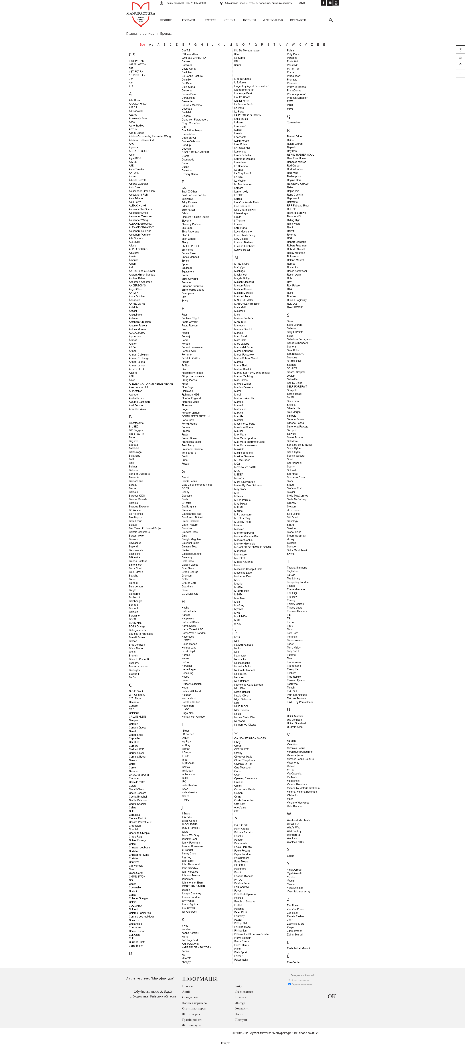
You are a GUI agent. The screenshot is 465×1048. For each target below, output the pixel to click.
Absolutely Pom (138, 118)
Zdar (289, 920)
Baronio (133, 503)
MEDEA (238, 474)
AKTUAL (134, 172)
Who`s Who (293, 827)
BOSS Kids (135, 623)
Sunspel (291, 546)
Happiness (188, 618)
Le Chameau (241, 166)
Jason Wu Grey (190, 835)
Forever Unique (191, 412)
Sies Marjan (294, 412)
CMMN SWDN (137, 876)
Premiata (292, 79)
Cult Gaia (134, 934)
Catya (132, 785)
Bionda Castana (138, 561)
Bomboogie (135, 601)
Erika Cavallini (190, 278)
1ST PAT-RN (136, 71)
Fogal (185, 409)
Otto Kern (239, 804)
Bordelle (133, 612)
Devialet (186, 112)
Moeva (238, 525)
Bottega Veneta (138, 630)
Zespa (290, 927)
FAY (184, 329)
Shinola (291, 404)
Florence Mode (190, 401)
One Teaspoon (242, 767)
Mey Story (240, 489)
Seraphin (292, 390)
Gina (184, 535)
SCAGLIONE (294, 361)
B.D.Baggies (136, 430)
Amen (132, 263)
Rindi (290, 227)
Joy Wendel (188, 900)
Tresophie (292, 669)
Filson (185, 383)
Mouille (238, 583)
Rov (289, 282)
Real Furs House (296, 158)
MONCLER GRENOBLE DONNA (253, 547)
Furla (185, 460)
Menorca (239, 478)
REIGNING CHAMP (298, 183)
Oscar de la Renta (244, 789)
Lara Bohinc (241, 144)
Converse (134, 920)
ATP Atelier (135, 391)
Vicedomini (293, 780)
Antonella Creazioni (140, 322)
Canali (132, 731)
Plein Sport (240, 952)
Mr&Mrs (238, 587)
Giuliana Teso (189, 546)
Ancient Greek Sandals (142, 274)
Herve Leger (189, 669)
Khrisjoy (186, 962)
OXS (236, 811)
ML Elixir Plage (242, 518)
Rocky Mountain (296, 252)
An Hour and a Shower (142, 271)
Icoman (186, 748)
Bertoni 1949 (136, 535)
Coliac (132, 894)
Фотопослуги (191, 1025)
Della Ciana (188, 87)
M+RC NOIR (241, 263)
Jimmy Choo (189, 853)
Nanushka (240, 659)
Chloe (132, 844)
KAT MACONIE (190, 943)
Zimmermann (294, 931)
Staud (290, 484)
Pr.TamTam (293, 68)
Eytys (185, 300)
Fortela (186, 427)
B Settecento (136, 423)
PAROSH (239, 865)
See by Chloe (294, 383)
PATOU (238, 879)
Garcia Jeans (189, 481)
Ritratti (290, 231)
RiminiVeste (293, 223)
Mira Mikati (240, 503)
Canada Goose (137, 727)
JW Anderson (189, 911)
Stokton (291, 528)
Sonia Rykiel (294, 448)
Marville (238, 416)
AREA (132, 347)
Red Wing (292, 172)
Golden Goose (190, 564)
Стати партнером (194, 1008)
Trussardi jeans (296, 680)
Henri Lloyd (188, 651)
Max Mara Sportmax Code (249, 441)
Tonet (290, 644)
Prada (290, 72)
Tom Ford (292, 633)
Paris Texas (241, 861)
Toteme (291, 654)
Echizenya (187, 198)
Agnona (133, 147)
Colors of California (140, 913)
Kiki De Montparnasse (247, 50)
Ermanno (187, 282)
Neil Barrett (240, 673)
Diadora (186, 116)
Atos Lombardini (138, 387)
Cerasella (134, 814)
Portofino (292, 57)
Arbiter (133, 343)
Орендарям (190, 997)
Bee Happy (135, 517)
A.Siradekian (136, 111)
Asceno (133, 372)
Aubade (133, 394)
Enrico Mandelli (190, 257)
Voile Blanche (294, 806)
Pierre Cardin (242, 941)
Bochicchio (135, 597)
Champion (135, 825)
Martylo (238, 412)
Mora (237, 565)
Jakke (185, 831)
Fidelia (185, 362)
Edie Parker (188, 209)
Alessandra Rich (138, 194)
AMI (131, 267)
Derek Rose (188, 97)
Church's (134, 862)
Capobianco (136, 734)
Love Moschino (243, 231)
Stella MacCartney (297, 495)
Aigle (132, 154)
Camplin (133, 724)
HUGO (185, 709)
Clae (131, 869)
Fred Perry (188, 445)
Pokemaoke (241, 959)
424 (131, 82)
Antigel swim (136, 314)
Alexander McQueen (141, 209)
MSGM (238, 594)
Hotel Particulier (191, 702)
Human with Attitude (193, 716)
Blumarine (135, 593)
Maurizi (238, 431)
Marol (237, 394)
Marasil (238, 332)
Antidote (133, 307)
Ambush (133, 260)
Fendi (185, 340)
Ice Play (186, 741)
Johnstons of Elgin (192, 882)
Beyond (133, 546)
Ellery (185, 242)
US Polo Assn (295, 727)
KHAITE (186, 958)
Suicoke (291, 543)
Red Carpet (293, 165)
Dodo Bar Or (189, 137)
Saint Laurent (294, 324)
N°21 (237, 637)
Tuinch (291, 687)
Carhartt (133, 745)
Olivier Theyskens (244, 760)
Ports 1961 (293, 61)
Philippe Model (242, 927)
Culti (131, 938)
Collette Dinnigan (139, 898)
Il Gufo (185, 756)
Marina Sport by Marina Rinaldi (252, 372)
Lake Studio (241, 119)
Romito (291, 263)
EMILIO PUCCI (190, 246)
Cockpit (133, 891)
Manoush (239, 325)
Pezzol (238, 919)
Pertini (238, 905)
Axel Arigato (136, 405)
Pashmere (240, 868)
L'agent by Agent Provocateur (251, 86)
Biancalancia (136, 550)
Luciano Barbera (243, 242)
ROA (289, 238)
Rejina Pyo (293, 191)
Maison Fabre (242, 285)
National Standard (244, 670)
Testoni (291, 585)
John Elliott (188, 860)
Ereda (185, 275)
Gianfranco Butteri (192, 517)
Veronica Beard (296, 748)
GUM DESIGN (190, 593)
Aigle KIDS (135, 158)
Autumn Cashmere (140, 401)
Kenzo (185, 951)
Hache (185, 607)
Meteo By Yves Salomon (248, 485)
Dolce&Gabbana (191, 141)
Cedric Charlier (137, 804)
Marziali (238, 420)
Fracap (186, 431)
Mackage (239, 271)
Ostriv (237, 796)
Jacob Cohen (189, 820)
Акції (186, 991)
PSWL (290, 101)
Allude (132, 245)
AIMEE (133, 162)
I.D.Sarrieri (188, 734)
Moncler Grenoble (244, 543)
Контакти (241, 1008)
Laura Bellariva (243, 155)
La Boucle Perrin (243, 104)
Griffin (185, 579)
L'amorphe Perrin (244, 89)
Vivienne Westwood (298, 802)
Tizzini (290, 622)
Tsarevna (292, 684)
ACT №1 (134, 129)
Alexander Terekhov (140, 216)
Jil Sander (187, 850)
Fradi (185, 434)
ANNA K (133, 292)
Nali (236, 652)
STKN (290, 524)
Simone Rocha (295, 423)
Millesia (238, 496)
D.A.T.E (186, 50)
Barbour (133, 492)
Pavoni (238, 890)
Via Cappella (294, 773)
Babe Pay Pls (136, 433)
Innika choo (188, 774)
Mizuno (238, 511)
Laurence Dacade (244, 158)
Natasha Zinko (242, 666)
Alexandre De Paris (140, 231)
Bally (131, 463)
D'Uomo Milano (190, 54)
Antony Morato (137, 329)
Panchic (238, 836)
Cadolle (133, 705)
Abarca (133, 114)
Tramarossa (294, 662)
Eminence (187, 249)
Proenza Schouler (297, 97)
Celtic (132, 811)
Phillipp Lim (240, 930)
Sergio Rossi (294, 393)
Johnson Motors (191, 875)
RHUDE (291, 209)
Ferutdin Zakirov (191, 358)
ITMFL (185, 799)
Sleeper (291, 430)
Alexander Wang (138, 220)
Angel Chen (135, 289)
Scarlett (291, 364)
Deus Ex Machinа (192, 105)
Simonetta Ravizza (297, 426)
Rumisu (291, 296)
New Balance (241, 681)
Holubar (186, 694)
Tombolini (292, 636)
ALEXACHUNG (137, 205)
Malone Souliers (243, 318)
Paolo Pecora (242, 850)
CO (131, 880)
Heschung (187, 673)
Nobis (237, 713)
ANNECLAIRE (137, 303)
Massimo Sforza (243, 427)
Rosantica (292, 267)
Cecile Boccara (137, 793)
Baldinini (134, 448)
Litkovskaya (241, 213)
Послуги (241, 1019)
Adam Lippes (136, 132)
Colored (133, 909)
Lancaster (240, 126)
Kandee (186, 929)
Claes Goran (136, 873)
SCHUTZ (292, 368)
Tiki (289, 618)
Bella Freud (135, 521)
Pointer (238, 956)
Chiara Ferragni (138, 840)
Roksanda (293, 256)
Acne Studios (136, 125)
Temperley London (298, 582)
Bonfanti (133, 604)
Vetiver (291, 766)
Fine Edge (187, 387)
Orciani (238, 782)
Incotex (186, 767)
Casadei (133, 771)
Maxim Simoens (243, 452)
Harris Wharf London (194, 633)
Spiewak (292, 470)
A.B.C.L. (133, 107)
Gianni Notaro (190, 524)
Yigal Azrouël (294, 873)
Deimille (186, 79)
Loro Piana (240, 228)
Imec (184, 759)
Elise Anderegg (190, 231)
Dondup (186, 145)
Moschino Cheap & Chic (248, 569)
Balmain (133, 466)
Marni (237, 391)
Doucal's (186, 148)
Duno (185, 163)
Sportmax (292, 473)
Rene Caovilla (295, 194)
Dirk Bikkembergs (192, 130)
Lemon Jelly (241, 191)
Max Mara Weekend (246, 445)
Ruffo (290, 292)
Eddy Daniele (189, 202)
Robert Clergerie (296, 242)
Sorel (290, 459)
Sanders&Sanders (297, 343)
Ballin (132, 459)
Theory (291, 600)
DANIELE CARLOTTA (194, 57)
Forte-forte (188, 420)
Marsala (239, 401)
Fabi (184, 314)
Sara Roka (293, 350)
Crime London (137, 931)
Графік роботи (192, 1019)
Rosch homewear (297, 271)
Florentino (187, 405)
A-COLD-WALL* (138, 103)
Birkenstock (135, 564)
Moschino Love (243, 572)
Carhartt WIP (136, 749)
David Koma (189, 68)
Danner (186, 61)
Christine (134, 851)
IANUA (185, 738)
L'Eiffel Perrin (241, 100)
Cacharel (134, 702)
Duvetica (187, 170)
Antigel (133, 311)
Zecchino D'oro (295, 923)
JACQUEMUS (189, 824)
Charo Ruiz (135, 836)
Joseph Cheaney (191, 893)
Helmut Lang (189, 647)
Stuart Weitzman (296, 535)
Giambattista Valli (191, 513)
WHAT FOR (293, 824)
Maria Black (241, 365)
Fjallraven (187, 391)
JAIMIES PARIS (190, 828)
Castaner (134, 778)
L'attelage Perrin (243, 93)
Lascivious (240, 151)
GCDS (185, 488)
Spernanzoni (294, 463)
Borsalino (134, 615)
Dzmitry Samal (190, 174)
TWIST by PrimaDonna (300, 702)
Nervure (239, 677)
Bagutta (133, 444)
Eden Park (188, 206)
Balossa (133, 470)
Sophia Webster (296, 455)
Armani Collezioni (139, 354)
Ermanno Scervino (192, 286)
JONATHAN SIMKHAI (194, 886)
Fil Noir (186, 365)
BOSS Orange (137, 626)
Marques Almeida (244, 398)
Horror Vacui (189, 698)
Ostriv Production (244, 800)
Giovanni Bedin (190, 543)
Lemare (238, 188)
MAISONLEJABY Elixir (247, 303)
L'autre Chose (242, 97)
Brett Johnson (137, 644)
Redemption (294, 176)
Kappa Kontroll (190, 933)
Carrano (133, 760)
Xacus (290, 856)
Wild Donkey (294, 831)
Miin (236, 492)
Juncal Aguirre (190, 904)
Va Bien (291, 740)
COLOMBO (135, 905)
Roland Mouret (295, 260)
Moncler (239, 529)
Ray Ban (292, 151)
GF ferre (186, 503)
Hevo (185, 680)
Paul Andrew (241, 887)
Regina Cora (294, 180)
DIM (184, 127)
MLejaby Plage (242, 521)
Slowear (291, 433)
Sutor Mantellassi (297, 550)
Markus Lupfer (242, 383)
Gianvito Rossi (190, 532)
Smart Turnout (295, 437)
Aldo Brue (134, 187)
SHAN (290, 397)
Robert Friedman (297, 245)
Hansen (186, 615)
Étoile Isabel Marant (298, 948)
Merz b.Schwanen (244, 481)
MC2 (237, 463)
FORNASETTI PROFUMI (196, 416)
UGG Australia (295, 716)
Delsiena (187, 90)
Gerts (185, 499)
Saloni (290, 335)
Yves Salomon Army (298, 891)
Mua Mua (239, 598)
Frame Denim (189, 438)
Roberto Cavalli (296, 249)
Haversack (188, 636)
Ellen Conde (189, 238)
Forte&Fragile (189, 423)
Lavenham (240, 162)
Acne (132, 122)
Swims (290, 553)
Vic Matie (292, 777)
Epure (185, 264)
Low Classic (241, 238)
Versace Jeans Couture (300, 759)
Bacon (132, 437)
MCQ (237, 471)
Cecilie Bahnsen (138, 800)
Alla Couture (136, 238)
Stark (290, 481)
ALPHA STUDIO (138, 249)
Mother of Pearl (243, 576)
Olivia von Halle (243, 756)
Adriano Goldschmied (141, 140)
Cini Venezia (136, 865)
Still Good (292, 517)
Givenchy (187, 557)
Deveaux (187, 108)
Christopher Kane (139, 854)
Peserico (239, 908)
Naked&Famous (243, 644)
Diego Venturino (191, 123)
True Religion (294, 676)
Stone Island (294, 532)
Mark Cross (241, 380)
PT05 (290, 108)
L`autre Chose (242, 79)
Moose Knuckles (243, 561)
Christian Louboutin (140, 847)
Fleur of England (191, 398)
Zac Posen (293, 905)
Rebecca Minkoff (296, 162)
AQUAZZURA (137, 332)
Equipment (188, 271)
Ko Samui (239, 57)
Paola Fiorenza (243, 847)
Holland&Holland (191, 691)
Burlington (135, 670)
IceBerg (186, 745)
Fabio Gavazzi (190, 322)
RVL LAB (292, 303)
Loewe (238, 224)
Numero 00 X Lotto (245, 724)
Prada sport (293, 76)
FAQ (238, 986)
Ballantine (134, 455)
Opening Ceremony (245, 778)
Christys (133, 858)
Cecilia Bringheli (138, 796)
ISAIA (185, 788)
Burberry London (138, 666)
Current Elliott (137, 942)
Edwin (185, 213)
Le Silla (238, 177)
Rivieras (291, 234)
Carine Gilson (137, 753)
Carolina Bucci (137, 756)
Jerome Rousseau (192, 846)
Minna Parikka (242, 500)
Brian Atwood (136, 648)
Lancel (238, 129)
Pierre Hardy (241, 945)
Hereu (185, 658)
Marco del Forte (243, 347)
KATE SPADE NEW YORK (196, 947)
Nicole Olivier (241, 695)
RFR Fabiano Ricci (298, 205)
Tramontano (294, 665)
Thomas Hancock (297, 611)
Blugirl (132, 590)
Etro (184, 297)
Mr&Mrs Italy (241, 591)
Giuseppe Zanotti (191, 553)
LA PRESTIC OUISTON (247, 115)
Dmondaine (188, 134)
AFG (131, 143)
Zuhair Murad (295, 934)
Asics (132, 380)
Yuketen (291, 884)
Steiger (291, 492)
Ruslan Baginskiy (297, 300)
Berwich (133, 539)
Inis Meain (187, 770)
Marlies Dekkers (243, 387)
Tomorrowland (295, 640)
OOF (237, 774)
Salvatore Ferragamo (299, 339)
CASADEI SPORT (139, 774)
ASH (131, 376)
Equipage (187, 268)
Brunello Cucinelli (139, 659)
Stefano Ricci (294, 488)
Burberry (134, 662)
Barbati (133, 484)
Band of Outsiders (139, 473)
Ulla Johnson (294, 719)
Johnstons (187, 879)
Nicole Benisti (242, 692)
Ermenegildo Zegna (193, 289)
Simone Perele (295, 419)
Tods (290, 629)
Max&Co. (239, 449)
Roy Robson (294, 285)
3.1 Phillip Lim (137, 75)
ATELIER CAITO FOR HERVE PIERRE (151, 383)
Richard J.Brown (296, 212)
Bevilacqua (135, 543)
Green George (190, 572)
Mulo (237, 601)
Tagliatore (292, 571)
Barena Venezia (138, 499)
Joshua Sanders (191, 897)
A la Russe (135, 100)
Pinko (237, 948)
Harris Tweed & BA (192, 629)
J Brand (186, 813)
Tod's (290, 625)
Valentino (292, 744)
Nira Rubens (241, 710)
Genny (185, 492)
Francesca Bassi (191, 441)
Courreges (135, 927)
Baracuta (134, 477)
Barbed (133, 488)
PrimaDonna (294, 90)
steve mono (293, 510)
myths (237, 623)
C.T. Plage (135, 698)
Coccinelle (135, 887)
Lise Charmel (242, 206)
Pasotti (238, 872)
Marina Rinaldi (242, 369)
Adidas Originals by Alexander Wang (150, 136)
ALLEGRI (134, 242)
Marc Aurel (240, 336)
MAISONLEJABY (243, 300)
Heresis (186, 654)
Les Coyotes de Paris (246, 202)
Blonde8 (133, 583)
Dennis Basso (189, 94)
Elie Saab (187, 228)
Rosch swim (294, 274)
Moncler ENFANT (244, 532)
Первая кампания (302, 984)
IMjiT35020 (188, 763)
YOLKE (291, 877)
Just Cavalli (188, 908)
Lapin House (241, 140)
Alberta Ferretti (137, 180)
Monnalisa (240, 551)
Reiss (290, 187)
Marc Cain (240, 340)
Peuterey (239, 916)
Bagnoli (133, 441)
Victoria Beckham (297, 784)
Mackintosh (240, 274)
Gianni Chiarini (190, 521)
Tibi (289, 615)
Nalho (237, 648)
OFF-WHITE (241, 749)
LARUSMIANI (242, 148)
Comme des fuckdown (142, 916)
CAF (131, 709)
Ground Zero (189, 583)
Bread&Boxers (137, 637)
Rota (289, 278)
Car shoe (134, 742)
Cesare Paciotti (137, 818)
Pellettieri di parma (245, 894)
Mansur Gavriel (243, 329)
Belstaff (133, 524)
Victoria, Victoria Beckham (302, 791)
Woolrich (292, 838)
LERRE (238, 195)
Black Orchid (136, 572)
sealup (291, 375)
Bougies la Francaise (141, 633)
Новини (240, 997)
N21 (236, 641)
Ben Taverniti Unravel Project (145, 528)
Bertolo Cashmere (139, 532)
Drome (185, 156)
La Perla (239, 108)
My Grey (239, 605)
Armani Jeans (137, 362)
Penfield (239, 898)
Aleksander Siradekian (142, 191)
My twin (238, 609)
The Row (292, 596)
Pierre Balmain (242, 937)
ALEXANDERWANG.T (141, 227)
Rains (290, 140)
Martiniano (240, 409)
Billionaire (134, 557)
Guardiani (187, 586)
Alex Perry (135, 202)
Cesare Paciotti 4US (140, 822)
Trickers (291, 673)
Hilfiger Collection (192, 684)
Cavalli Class (136, 789)
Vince (290, 799)
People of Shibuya (244, 901)
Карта (239, 1014)
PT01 (290, 105)
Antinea (133, 318)
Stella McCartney (297, 499)
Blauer (132, 579)
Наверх (224, 1043)
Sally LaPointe (295, 332)
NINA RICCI (241, 706)
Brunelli (133, 655)
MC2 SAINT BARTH (245, 467)
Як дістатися (244, 991)
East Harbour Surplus (194, 195)
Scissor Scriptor (296, 372)
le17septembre (243, 184)
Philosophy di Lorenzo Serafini (251, 934)
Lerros (238, 198)
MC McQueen (242, 460)
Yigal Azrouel (294, 869)
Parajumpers (241, 858)
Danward (187, 65)
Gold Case (188, 561)
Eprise (185, 260)
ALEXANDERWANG (140, 223)
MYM (237, 620)
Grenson (187, 575)
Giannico (187, 528)
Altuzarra (134, 252)
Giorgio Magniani (191, 539)
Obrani (238, 745)
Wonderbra (293, 834)
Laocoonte (240, 137)
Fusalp (185, 463)
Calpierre (134, 713)
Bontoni (133, 608)
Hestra (185, 676)
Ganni (185, 477)
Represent (293, 198)
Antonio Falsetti (138, 325)
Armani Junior (137, 365)
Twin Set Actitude (297, 694)
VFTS (290, 770)
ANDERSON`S (137, 285)
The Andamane (296, 589)
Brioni (132, 652)
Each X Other (189, 191)
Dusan (185, 166)
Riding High (293, 220)
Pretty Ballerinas (296, 87)
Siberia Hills (293, 408)
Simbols (291, 415)
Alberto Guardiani (139, 183)
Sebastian (292, 379)
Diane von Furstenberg (195, 119)
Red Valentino (295, 169)
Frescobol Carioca (192, 449)
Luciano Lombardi (244, 246)
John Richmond (191, 864)
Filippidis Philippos (192, 372)
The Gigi (292, 593)
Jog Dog (186, 857)
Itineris (185, 796)
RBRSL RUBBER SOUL (300, 154)
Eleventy (186, 220)
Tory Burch (293, 651)
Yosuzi (290, 880)
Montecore (240, 554)
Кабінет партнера (194, 1003)
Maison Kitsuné (243, 289)
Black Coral (135, 568)
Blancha (133, 575)
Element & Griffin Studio (195, 217)
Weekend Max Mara (298, 820)
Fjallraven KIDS (190, 394)
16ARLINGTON (137, 64)
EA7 (184, 188)
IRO (184, 781)
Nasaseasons (242, 662)
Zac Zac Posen (295, 909)
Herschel (187, 665)
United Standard (296, 723)
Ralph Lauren (295, 143)
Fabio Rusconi (190, 325)
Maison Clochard (244, 282)
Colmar (133, 902)
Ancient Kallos (137, 278)
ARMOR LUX (136, 369)
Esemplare (188, 293)
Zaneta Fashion (296, 916)
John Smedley (190, 868)
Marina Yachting (243, 376)
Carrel (132, 764)
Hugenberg (188, 705)
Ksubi (237, 65)
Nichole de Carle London (248, 684)
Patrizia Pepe (242, 883)
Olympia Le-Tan (243, 764)
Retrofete (292, 202)
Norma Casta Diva (244, 717)
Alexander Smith (138, 212)
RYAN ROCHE (295, 307)
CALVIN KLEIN (137, 716)
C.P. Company (137, 694)
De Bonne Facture (192, 76)
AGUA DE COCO (139, 151)
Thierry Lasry (294, 607)
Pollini (290, 50)
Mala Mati (240, 307)
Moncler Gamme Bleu (246, 536)
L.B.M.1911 (241, 82)
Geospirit (187, 495)
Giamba (186, 510)
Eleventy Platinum (192, 224)
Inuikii (185, 778)
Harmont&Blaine (191, 622)
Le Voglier (240, 180)
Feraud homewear (192, 347)
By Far (133, 677)
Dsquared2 (188, 159)
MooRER (239, 558)
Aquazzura (135, 336)
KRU (237, 61)
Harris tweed (189, 625)
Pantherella (240, 843)
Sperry (291, 466)
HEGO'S (186, 640)
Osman (238, 793)
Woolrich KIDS (295, 842)
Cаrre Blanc (136, 945)
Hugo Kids (187, 713)
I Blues (185, 730)
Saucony (292, 357)
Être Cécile (293, 962)
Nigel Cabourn (242, 699)
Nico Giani (240, 688)
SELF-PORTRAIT (297, 386)
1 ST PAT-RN (136, 60)
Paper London (242, 854)
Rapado (291, 147)
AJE (131, 165)
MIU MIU (239, 507)
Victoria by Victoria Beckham (303, 788)
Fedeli (185, 332)
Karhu (185, 936)
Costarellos (135, 923)
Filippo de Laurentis (193, 376)
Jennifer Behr (189, 839)
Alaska (133, 176)
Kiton (237, 54)
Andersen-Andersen (140, 282)
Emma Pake (189, 253)
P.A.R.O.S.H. (241, 825)
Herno (185, 662)
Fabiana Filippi (190, 318)
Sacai (290, 321)
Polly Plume (293, 54)
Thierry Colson (295, 604)
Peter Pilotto (241, 912)
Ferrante (187, 354)
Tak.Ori (291, 575)
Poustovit (292, 65)
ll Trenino (239, 220)
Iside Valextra (189, 792)
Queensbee (293, 122)
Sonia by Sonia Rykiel (299, 444)
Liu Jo (237, 217)
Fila (184, 369)
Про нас (187, 986)
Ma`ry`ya (239, 267)
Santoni (291, 346)
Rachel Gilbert (295, 136)
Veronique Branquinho (300, 751)
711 (131, 86)
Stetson (291, 506)
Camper (133, 720)
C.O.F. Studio (136, 691)
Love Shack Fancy (245, 235)
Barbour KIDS (137, 495)
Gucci (185, 590)
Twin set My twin (296, 698)
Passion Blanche (243, 876)
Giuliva (185, 550)
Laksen (238, 122)
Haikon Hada (189, 611)
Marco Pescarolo (244, 354)
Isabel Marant (189, 785)
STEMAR (292, 503)
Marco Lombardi (243, 351)
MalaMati (239, 311)
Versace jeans (295, 755)
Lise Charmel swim (245, 209)
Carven (133, 767)
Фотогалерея (191, 1014)
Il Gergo (186, 752)
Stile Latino (293, 513)
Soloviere (292, 441)
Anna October (137, 296)
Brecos (133, 641)
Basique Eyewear (139, 506)
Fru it (185, 456)
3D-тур (240, 1003)
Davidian (187, 72)
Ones (237, 771)
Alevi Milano (136, 198)
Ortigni (238, 785)
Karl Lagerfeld (190, 940)
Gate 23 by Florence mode (197, 484)
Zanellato (292, 912)
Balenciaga (135, 452)
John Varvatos (190, 871)
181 (131, 68)
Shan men (293, 401)
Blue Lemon (136, 586)
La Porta (239, 111)
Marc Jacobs (241, 343)
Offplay (238, 753)
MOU (237, 580)
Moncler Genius (243, 540)
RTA (289, 289)
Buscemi (134, 673)
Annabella (134, 300)
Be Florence (136, 513)
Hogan (185, 687)
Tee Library (293, 578)
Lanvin (238, 133)
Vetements (293, 762)
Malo (237, 314)
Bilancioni (134, 553)
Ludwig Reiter (242, 249)
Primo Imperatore (297, 94)
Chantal (133, 829)
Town (290, 658)
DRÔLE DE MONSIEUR (195, 152)
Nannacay (240, 655)
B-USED (133, 426)
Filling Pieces (189, 380)
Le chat (238, 169)
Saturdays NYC (295, 354)
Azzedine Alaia (137, 409)
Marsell (238, 405)
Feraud (186, 343)
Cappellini (134, 738)
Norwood (239, 721)
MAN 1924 (240, 322)
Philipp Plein (241, 923)
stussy (290, 539)
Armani (133, 351)
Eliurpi (185, 235)
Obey (237, 742)
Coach (132, 884)
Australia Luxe (137, 398)
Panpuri (238, 839)
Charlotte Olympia (139, 833)
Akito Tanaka (136, 169)
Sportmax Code (296, 477)
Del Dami (187, 83)
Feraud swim (189, 351)
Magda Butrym (242, 278)
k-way (185, 925)
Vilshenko (292, 795)
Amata (132, 256)
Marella (238, 362)
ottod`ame (240, 807)
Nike (236, 702)
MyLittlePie (240, 616)
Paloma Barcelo (243, 832)
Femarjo (186, 336)
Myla (237, 612)
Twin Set (292, 691)
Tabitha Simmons (297, 567)
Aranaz (133, 340)
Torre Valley (294, 647)
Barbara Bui (136, 481)
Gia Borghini (189, 506)
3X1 (131, 79)
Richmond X (294, 216)
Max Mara (240, 434)
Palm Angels (241, 828)
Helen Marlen (189, 644)
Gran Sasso (188, 568)
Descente (187, 101)
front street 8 (189, 452)
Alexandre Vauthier (140, 234)
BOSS (132, 619)
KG (183, 954)
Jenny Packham (191, 842)
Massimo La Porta (244, 423)
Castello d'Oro (137, 782)
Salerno (291, 328)
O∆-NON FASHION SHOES (250, 738)
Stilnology (292, 521)
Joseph (186, 890)
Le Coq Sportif (242, 173)
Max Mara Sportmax (246, 438)
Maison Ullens (242, 296)
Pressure (292, 83)
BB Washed (135, 510)
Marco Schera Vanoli (246, 358)
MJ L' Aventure (243, 514)
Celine (132, 807)
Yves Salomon (295, 888)
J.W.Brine (187, 817)
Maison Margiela (243, 292)
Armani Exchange (139, 358)
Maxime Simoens (244, 456)
